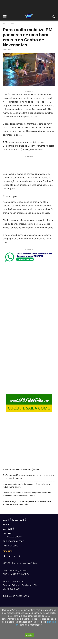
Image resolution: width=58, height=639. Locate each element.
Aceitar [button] (29, 635)
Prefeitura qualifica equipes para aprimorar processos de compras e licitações (28, 476)
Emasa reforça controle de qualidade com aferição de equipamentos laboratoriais (27, 503)
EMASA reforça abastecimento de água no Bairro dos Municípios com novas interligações (27, 494)
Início (5, 23)
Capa (12, 23)
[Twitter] (14, 556)
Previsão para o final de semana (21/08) (21, 469)
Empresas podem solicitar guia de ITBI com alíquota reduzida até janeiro (26, 485)
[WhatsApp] (19, 556)
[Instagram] (9, 556)
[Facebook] (4, 556)
